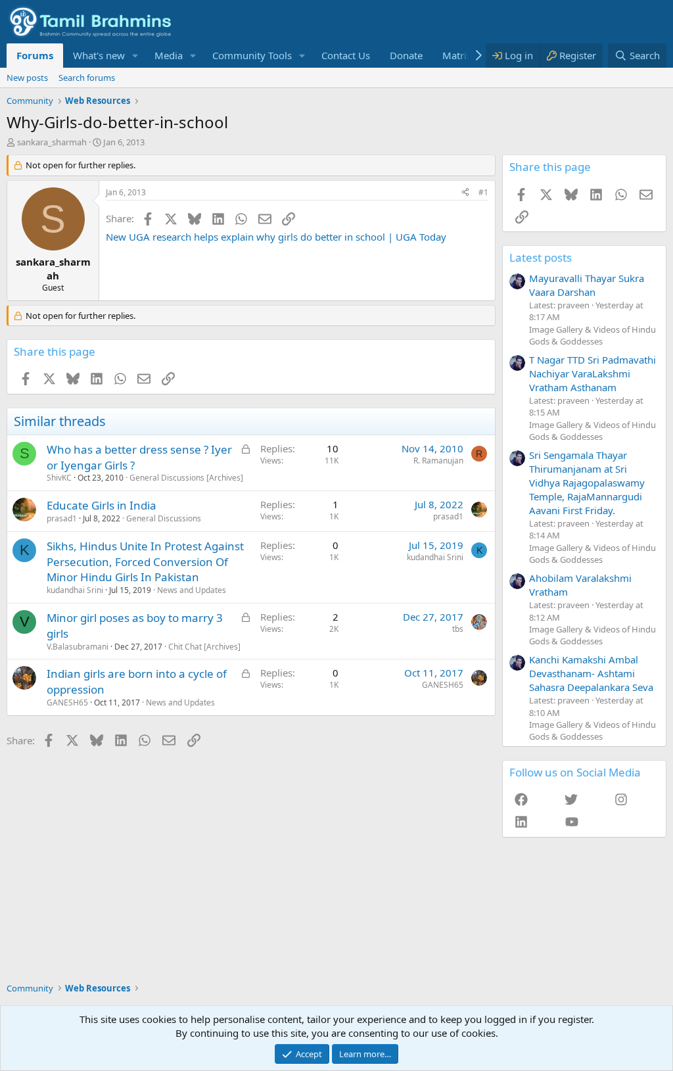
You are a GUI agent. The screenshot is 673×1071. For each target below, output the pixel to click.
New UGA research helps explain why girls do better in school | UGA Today (276, 236)
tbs (457, 628)
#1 (483, 192)
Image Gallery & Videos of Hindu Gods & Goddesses (592, 335)
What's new (99, 55)
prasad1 (62, 518)
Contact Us (345, 55)
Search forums (86, 77)
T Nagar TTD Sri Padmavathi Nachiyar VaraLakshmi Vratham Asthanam (592, 373)
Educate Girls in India (101, 505)
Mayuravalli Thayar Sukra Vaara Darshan (586, 285)
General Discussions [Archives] (186, 477)
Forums (34, 55)
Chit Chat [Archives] (204, 646)
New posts (27, 77)
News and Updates (191, 590)
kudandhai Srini (75, 590)
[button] (135, 55)
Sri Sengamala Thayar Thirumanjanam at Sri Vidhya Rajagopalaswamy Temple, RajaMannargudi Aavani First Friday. (587, 482)
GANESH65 (67, 702)
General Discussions (163, 518)
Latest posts (540, 257)
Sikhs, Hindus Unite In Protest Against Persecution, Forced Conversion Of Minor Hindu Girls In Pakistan (145, 561)
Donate (406, 55)
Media (168, 55)
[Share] (465, 193)
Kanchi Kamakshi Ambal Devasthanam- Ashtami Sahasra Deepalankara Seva (591, 673)
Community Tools (252, 55)
